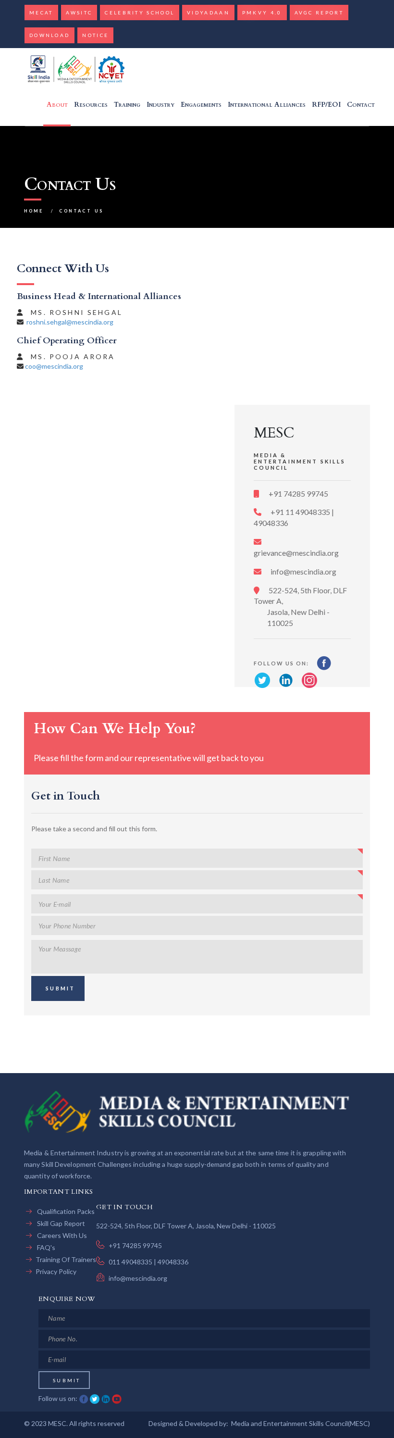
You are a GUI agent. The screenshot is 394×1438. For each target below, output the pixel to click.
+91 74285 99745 (297, 493)
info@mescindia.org (302, 571)
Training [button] (127, 104)
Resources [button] (91, 104)
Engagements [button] (201, 104)
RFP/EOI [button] (326, 104)
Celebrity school (139, 12)
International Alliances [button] (267, 104)
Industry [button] (160, 104)
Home (34, 210)
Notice (95, 35)
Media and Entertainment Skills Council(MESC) (300, 1423)
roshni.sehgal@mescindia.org (69, 322)
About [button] (57, 104)
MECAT (41, 12)
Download (49, 35)
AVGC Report (319, 12)
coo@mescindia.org (54, 366)
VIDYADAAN (208, 12)
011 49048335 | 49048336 (148, 1262)
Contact (361, 104)
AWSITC (79, 12)
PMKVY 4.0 (262, 12)
